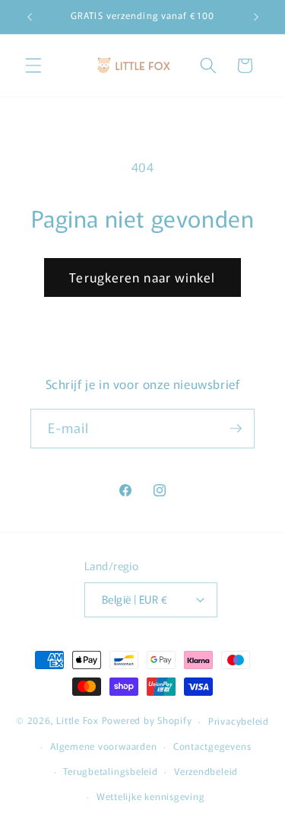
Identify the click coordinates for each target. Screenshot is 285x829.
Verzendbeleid (206, 770)
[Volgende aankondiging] (256, 16)
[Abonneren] (235, 428)
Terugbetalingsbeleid (110, 770)
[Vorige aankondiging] (29, 16)
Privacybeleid (238, 720)
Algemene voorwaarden (103, 745)
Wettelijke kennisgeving (151, 795)
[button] (33, 65)
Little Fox (77, 720)
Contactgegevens (212, 745)
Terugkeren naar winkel (142, 277)
